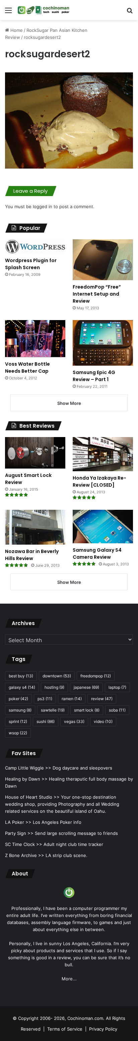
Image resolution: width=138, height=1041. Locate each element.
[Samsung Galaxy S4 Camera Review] (103, 526)
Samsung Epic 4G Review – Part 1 (94, 376)
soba (117, 710)
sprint (18, 721)
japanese (86, 687)
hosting (54, 687)
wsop (18, 732)
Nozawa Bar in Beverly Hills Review (32, 555)
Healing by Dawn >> (26, 779)
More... (69, 978)
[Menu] (8, 12)
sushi (46, 721)
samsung (20, 710)
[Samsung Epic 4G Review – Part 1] (103, 343)
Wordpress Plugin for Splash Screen (31, 264)
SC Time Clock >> (23, 844)
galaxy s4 (22, 687)
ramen (72, 698)
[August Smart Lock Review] (35, 452)
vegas (74, 721)
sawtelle (53, 710)
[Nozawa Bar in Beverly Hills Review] (35, 527)
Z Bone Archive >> (24, 855)
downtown (57, 675)
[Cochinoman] (43, 10)
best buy (21, 675)
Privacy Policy (103, 1029)
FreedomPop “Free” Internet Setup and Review (97, 294)
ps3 (45, 698)
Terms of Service (64, 1029)
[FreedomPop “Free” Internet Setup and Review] (103, 259)
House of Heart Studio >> (32, 797)
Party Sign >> (19, 833)
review (102, 698)
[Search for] (129, 12)
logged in (42, 206)
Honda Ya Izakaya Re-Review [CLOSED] (99, 481)
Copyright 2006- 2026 (41, 1018)
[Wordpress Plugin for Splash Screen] (35, 246)
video (103, 721)
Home (16, 30)
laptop (117, 687)
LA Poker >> (18, 822)
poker (18, 698)
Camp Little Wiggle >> (28, 768)
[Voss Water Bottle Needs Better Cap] (35, 338)
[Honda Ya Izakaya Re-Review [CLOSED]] (103, 454)
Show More (69, 403)
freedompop (95, 675)
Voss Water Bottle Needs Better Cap (27, 367)
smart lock (86, 710)
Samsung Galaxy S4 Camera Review (97, 553)
